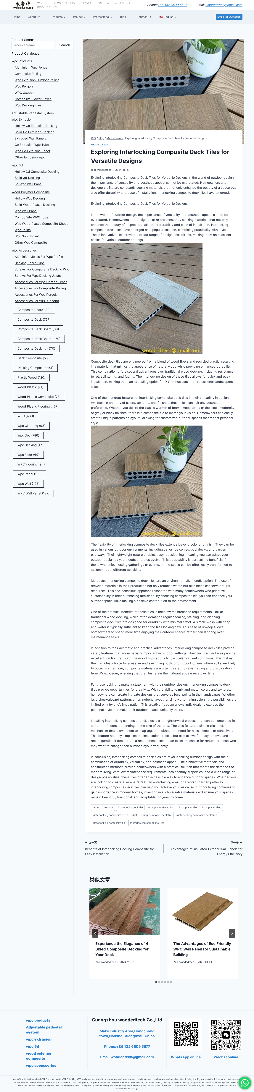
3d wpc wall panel (28, 184)
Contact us (143, 17)
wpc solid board (27, 236)
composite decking (36, 348)
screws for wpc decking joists (38, 276)
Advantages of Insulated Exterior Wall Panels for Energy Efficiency (206, 848)
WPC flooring (31, 464)
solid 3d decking (27, 178)
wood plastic (30, 387)
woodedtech (104, 169)
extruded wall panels (30, 138)
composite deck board (38, 329)
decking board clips (29, 263)
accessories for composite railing (40, 288)
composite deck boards (38, 339)
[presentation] (124, 911)
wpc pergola (24, 86)
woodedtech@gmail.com (223, 5)
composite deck (103, 807)
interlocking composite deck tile (152, 815)
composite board (34, 310)
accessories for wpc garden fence (41, 282)
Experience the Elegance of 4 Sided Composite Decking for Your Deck (122, 949)
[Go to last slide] (95, 933)
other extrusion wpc (30, 157)
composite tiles (211, 807)
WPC (25, 416)
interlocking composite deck (110, 815)
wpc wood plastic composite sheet (41, 223)
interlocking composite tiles (147, 822)
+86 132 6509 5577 (172, 5)
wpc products (22, 61)
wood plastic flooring (37, 406)
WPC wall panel (33, 493)
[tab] (156, 982)
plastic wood (31, 377)
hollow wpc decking (30, 198)
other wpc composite (31, 242)
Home (16, 17)
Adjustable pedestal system (33, 113)
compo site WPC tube (32, 217)
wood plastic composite (39, 397)
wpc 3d (17, 165)
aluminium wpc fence (31, 67)
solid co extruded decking (34, 132)
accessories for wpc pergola (36, 294)
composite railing (28, 74)
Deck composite (33, 358)
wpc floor (28, 455)
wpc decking (31, 445)
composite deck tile (130, 807)
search (64, 45)
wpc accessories (24, 250)
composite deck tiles (160, 807)
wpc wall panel (26, 211)
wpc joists (23, 230)
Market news (100, 144)
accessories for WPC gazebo (37, 301)
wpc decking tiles (28, 105)
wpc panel (29, 474)
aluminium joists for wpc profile (39, 257)
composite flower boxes (33, 99)
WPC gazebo (25, 93)
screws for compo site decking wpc (42, 269)
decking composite (35, 368)
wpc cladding (31, 426)
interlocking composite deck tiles (196, 815)
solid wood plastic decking (35, 205)
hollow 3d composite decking (37, 171)
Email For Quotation (229, 16)
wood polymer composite (31, 192)
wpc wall (28, 484)
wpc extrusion (22, 119)
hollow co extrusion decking (36, 126)
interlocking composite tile (109, 822)
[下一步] (232, 933)
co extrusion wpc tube (32, 145)
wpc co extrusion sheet (32, 151)
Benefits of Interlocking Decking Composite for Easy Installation (119, 848)
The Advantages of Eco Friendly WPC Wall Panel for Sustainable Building (202, 949)
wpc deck (28, 435)
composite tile (187, 807)
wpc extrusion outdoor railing (37, 80)
